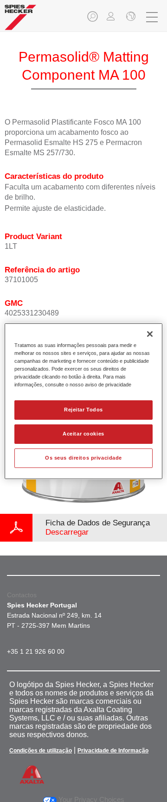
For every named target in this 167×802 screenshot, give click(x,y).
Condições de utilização (40, 750)
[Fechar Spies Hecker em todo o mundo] (129, 17)
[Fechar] (150, 333)
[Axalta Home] (20, 21)
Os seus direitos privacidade (83, 458)
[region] (83, 400)
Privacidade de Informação (112, 750)
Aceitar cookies (83, 433)
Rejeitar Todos (83, 409)
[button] (93, 19)
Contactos (22, 595)
